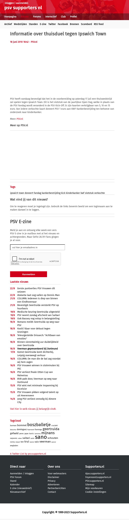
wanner (53, 442)
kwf (82, 193)
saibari (26, 438)
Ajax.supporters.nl (94, 473)
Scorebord (86, 24)
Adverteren (53, 484)
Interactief (51, 16)
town (21, 193)
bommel (22, 425)
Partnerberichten (57, 488)
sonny (12, 442)
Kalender (15, 484)
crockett (54, 426)
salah (32, 438)
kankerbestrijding (51, 193)
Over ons (54, 466)
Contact (52, 492)
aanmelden (22, 3)
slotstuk (89, 193)
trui (26, 441)
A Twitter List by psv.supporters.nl (28, 453)
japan (26, 434)
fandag (37, 193)
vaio (37, 441)
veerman (45, 441)
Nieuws (25, 16)
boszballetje (39, 424)
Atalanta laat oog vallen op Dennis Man (38, 295)
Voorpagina (10, 16)
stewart (17, 442)
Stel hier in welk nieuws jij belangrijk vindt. (33, 409)
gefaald (14, 433)
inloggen (9, 3)
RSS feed (98, 24)
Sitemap (89, 484)
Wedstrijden (20, 24)
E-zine (43, 24)
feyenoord (30, 429)
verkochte (99, 193)
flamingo (38, 429)
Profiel (73, 16)
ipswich (14, 193)
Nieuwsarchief (18, 492)
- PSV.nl (33, 42)
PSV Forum (16, 477)
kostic (31, 434)
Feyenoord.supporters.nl (98, 477)
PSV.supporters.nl (94, 480)
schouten (53, 437)
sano (41, 437)
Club (63, 16)
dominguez (22, 429)
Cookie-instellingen (95, 492)
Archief (8, 24)
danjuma (13, 429)
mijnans (48, 433)
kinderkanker (73, 193)
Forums (37, 16)
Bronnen (74, 24)
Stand (13, 480)
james (21, 434)
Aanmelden (16, 473)
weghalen (14, 446)
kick (63, 193)
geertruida (51, 429)
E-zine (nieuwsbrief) (21, 488)
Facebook (63, 24)
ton (22, 442)
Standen (33, 24)
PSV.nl (20, 118)
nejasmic (13, 438)
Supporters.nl (94, 466)
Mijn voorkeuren (94, 488)
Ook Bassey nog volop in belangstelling (38, 318)
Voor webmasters (57, 473)
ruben (20, 438)
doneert (29, 193)
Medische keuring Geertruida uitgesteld (38, 311)
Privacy (51, 480)
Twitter (52, 24)
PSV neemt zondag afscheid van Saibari (38, 315)
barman (13, 425)
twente (32, 442)
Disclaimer (53, 477)
